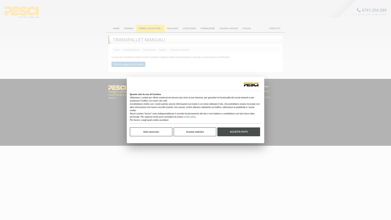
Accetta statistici (195, 131)
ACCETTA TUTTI (239, 131)
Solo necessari (151, 131)
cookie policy (189, 117)
